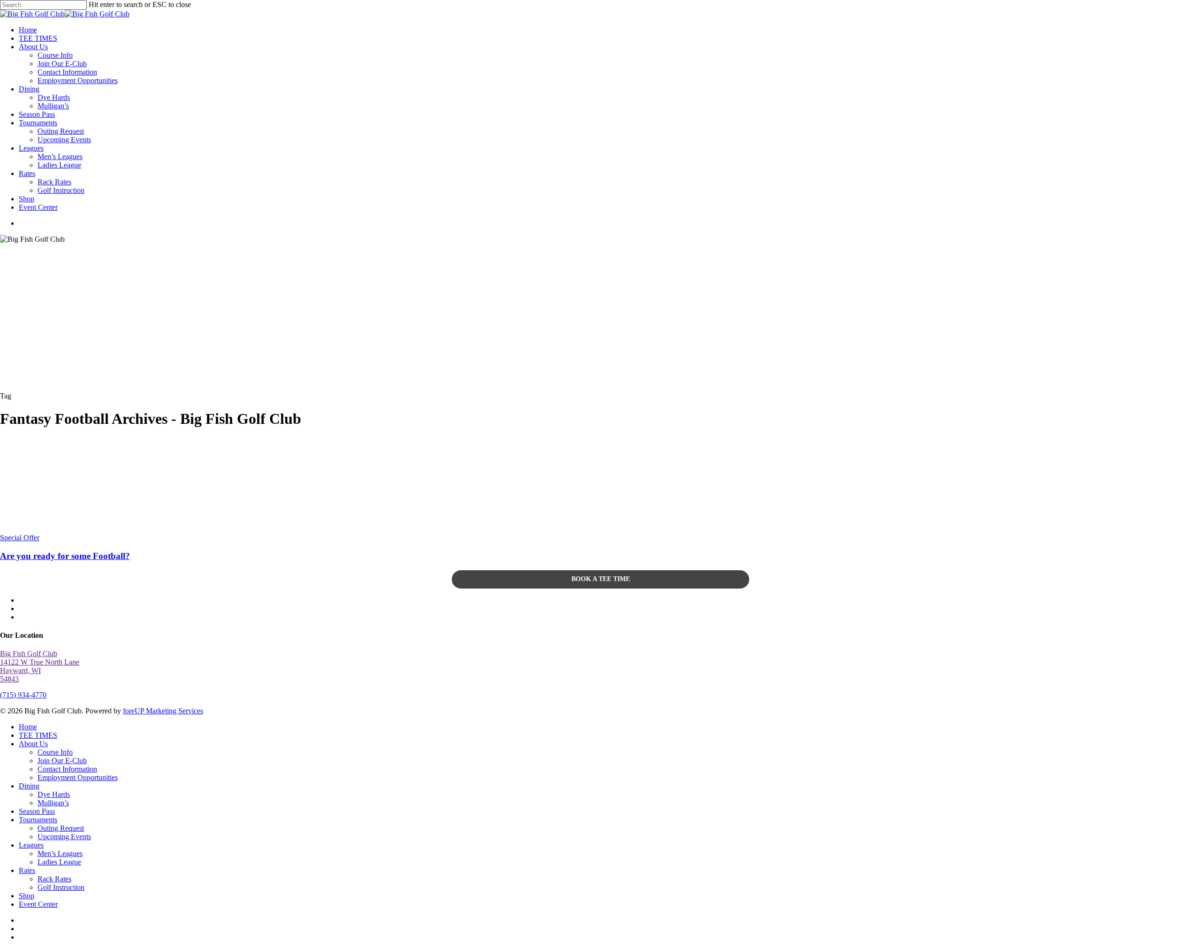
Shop (26, 896)
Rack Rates (54, 879)
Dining (29, 786)
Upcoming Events (64, 837)
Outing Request (61, 828)
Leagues (31, 845)
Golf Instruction (61, 887)
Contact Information (67, 769)
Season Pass (37, 811)
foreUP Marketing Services (163, 711)
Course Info (55, 752)
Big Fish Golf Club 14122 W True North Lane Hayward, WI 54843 (39, 666)
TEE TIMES (38, 735)
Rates (27, 870)
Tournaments (38, 820)
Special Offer (19, 538)
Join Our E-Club (62, 761)
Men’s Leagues (60, 853)
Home (28, 727)
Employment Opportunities (78, 777)
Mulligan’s (53, 803)
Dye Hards (54, 794)
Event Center (38, 904)
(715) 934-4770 (23, 695)
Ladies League (59, 862)
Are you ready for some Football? (65, 556)
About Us (33, 744)
